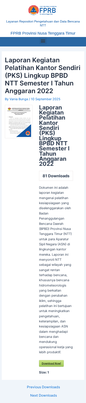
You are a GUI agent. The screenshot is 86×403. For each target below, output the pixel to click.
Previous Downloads (43, 387)
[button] (43, 40)
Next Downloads (43, 395)
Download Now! (51, 363)
